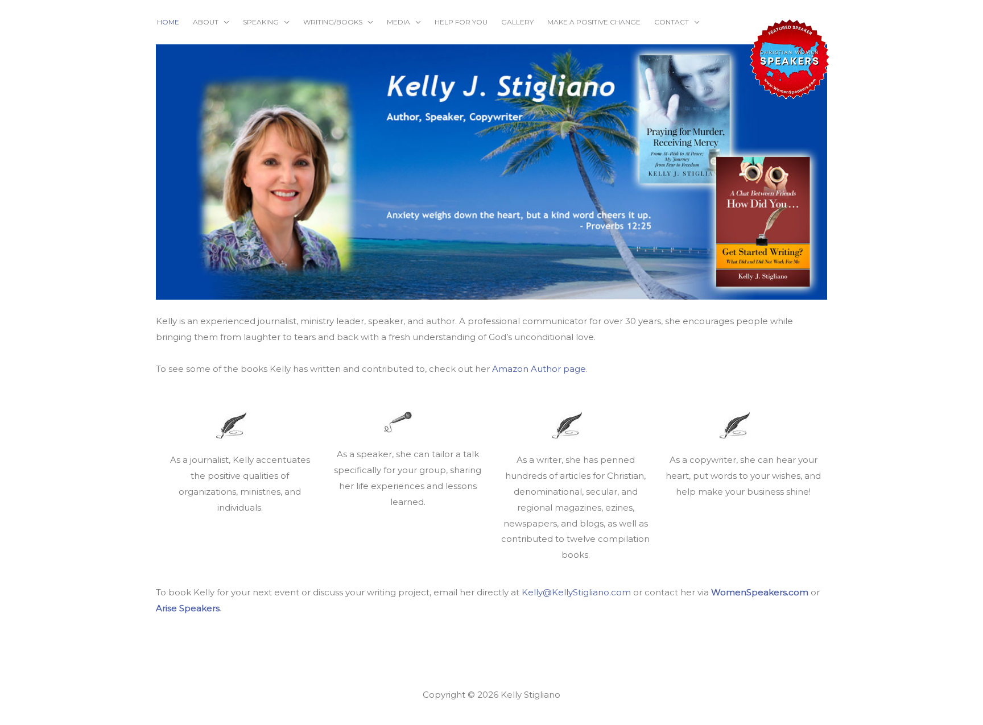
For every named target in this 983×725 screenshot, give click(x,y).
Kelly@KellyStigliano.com (576, 592)
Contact (671, 22)
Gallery (517, 22)
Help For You (461, 22)
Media (398, 22)
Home (168, 22)
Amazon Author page (539, 368)
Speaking (261, 22)
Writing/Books (332, 22)
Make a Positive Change (594, 22)
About (205, 22)
